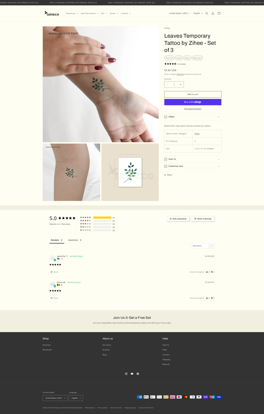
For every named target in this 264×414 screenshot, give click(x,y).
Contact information (146, 408)
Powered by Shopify (75, 408)
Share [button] (169, 175)
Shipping (180, 74)
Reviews (106, 349)
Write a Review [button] (204, 219)
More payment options (192, 109)
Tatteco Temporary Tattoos (58, 408)
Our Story (107, 345)
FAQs (165, 349)
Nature (187, 58)
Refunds (166, 364)
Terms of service (116, 408)
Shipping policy (130, 408)
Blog (105, 354)
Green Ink (169, 58)
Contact (166, 354)
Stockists (47, 345)
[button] (71, 13)
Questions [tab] (73, 240)
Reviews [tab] (55, 240)
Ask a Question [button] (180, 219)
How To (166, 345)
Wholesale (47, 349)
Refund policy (90, 408)
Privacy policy (102, 408)
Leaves (179, 58)
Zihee (197, 133)
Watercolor (197, 58)
